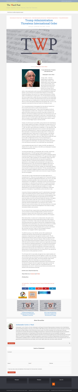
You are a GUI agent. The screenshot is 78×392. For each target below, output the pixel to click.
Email (30, 363)
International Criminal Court (16, 18)
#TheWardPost (26, 283)
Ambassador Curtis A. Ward (40, 26)
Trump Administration (63, 18)
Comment (10, 352)
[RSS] (53, 384)
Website (51, 363)
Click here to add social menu (66, 1)
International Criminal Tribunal (37, 283)
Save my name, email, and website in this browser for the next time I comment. (25, 369)
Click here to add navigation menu (15, 12)
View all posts (11, 343)
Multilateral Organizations (52, 18)
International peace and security (39, 18)
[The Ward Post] (13, 5)
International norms (27, 18)
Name (9, 363)
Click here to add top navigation (11, 1)
